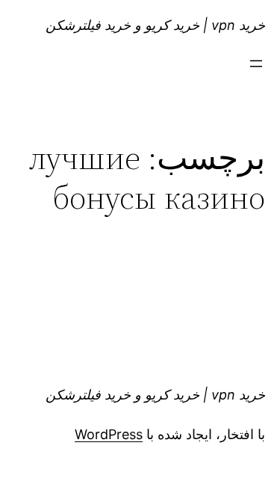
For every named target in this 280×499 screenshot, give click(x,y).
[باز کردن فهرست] (256, 64)
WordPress (109, 434)
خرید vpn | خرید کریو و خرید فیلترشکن (155, 25)
